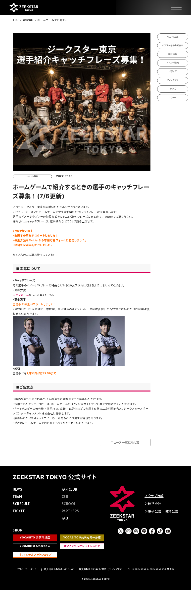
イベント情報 (172, 62)
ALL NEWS (173, 36)
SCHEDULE (21, 503)
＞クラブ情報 (153, 496)
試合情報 (172, 54)
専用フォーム (21, 295)
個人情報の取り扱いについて (59, 569)
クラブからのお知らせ (172, 45)
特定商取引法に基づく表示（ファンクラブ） (101, 569)
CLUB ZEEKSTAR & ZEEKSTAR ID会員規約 (151, 569)
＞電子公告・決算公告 (161, 511)
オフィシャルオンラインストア (82, 546)
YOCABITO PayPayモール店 (82, 537)
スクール (173, 97)
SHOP (17, 530)
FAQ (65, 518)
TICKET (19, 511)
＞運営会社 (152, 504)
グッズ (173, 88)
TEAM (17, 496)
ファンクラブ (172, 80)
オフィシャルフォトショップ (35, 554)
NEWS (17, 489)
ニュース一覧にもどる (125, 442)
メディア (173, 71)
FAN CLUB (69, 489)
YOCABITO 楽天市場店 (35, 537)
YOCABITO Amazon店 (35, 546)
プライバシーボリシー (28, 569)
